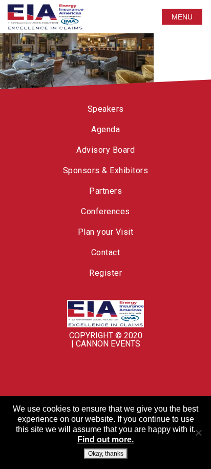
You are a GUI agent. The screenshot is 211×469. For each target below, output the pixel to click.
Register (105, 273)
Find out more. (105, 439)
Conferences (105, 211)
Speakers (106, 109)
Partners (105, 191)
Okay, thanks (105, 453)
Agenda (105, 129)
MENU (182, 17)
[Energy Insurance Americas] (105, 314)
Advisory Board (105, 150)
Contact (105, 252)
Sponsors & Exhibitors (106, 170)
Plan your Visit (106, 232)
